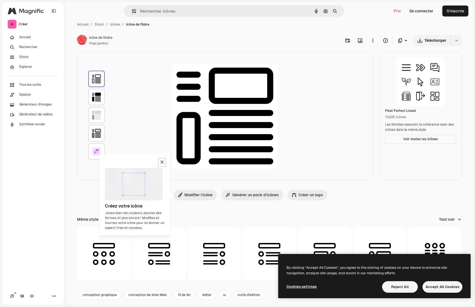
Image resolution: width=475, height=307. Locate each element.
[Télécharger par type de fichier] (403, 40)
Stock (99, 24)
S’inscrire (455, 11)
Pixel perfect (98, 43)
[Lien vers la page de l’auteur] (82, 40)
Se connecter (421, 11)
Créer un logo (311, 194)
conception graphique (100, 295)
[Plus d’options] (372, 40)
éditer (207, 295)
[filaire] (96, 79)
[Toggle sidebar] (53, 11)
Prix (397, 11)
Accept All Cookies (442, 286)
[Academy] (22, 296)
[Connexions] (12, 296)
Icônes (115, 24)
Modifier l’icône (198, 194)
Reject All (400, 286)
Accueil (83, 24)
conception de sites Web (147, 295)
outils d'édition (249, 295)
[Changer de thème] (31, 296)
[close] (162, 162)
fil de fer (184, 295)
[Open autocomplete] (131, 11)
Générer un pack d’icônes (255, 194)
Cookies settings (301, 286)
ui (224, 295)
